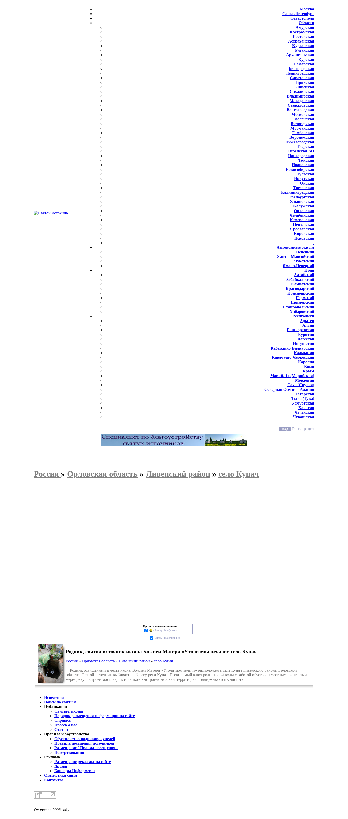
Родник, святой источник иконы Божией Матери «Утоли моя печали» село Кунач (161, 651)
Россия (72, 661)
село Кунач (163, 661)
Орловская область (98, 661)
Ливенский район (134, 661)
